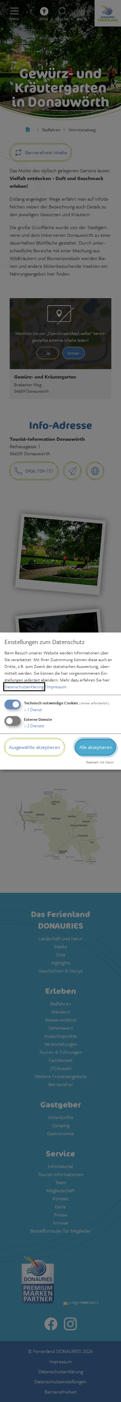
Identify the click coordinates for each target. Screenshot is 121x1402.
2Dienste (34, 725)
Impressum (56, 686)
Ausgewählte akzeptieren (34, 747)
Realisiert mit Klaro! (100, 762)
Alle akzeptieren (95, 747)
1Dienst (33, 709)
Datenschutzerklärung (24, 686)
